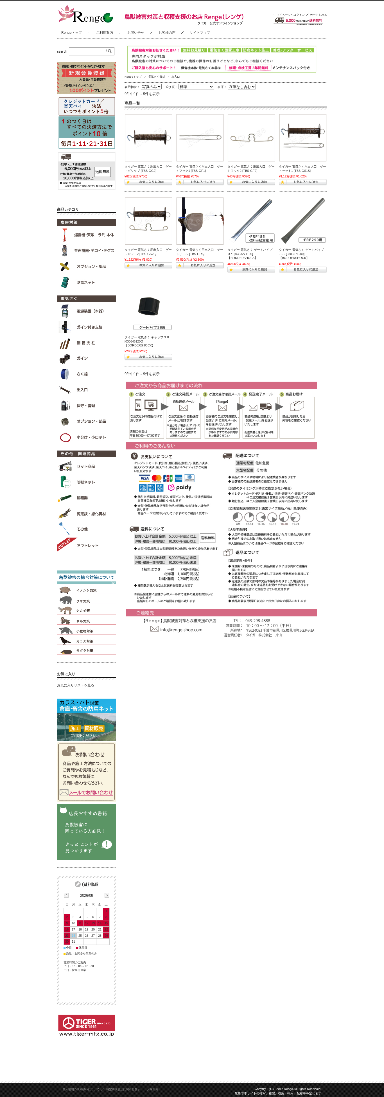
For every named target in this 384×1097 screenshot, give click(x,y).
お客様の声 (167, 33)
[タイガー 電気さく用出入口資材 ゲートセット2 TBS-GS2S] (148, 221)
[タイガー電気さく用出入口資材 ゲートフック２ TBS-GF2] (251, 138)
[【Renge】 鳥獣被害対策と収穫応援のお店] (85, 22)
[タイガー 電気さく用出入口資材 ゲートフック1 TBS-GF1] (200, 138)
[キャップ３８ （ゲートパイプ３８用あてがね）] (148, 308)
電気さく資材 (156, 76)
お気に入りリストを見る (75, 685)
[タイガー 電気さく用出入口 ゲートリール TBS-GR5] (200, 221)
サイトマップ (200, 33)
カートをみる (318, 14)
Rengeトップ (71, 33)
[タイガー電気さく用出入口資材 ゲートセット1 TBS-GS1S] (303, 138)
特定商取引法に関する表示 (123, 1089)
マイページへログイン (291, 14)
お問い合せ (135, 33)
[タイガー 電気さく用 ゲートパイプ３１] (251, 221)
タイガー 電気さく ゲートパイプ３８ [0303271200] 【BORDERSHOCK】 (301, 254)
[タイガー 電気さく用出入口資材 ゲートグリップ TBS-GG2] (148, 138)
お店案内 (152, 1089)
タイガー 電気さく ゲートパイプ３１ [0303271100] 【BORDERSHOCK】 (249, 254)
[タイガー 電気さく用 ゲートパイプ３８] (303, 221)
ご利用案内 (104, 33)
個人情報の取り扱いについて (81, 1089)
